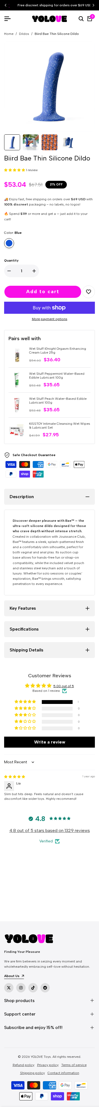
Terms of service (74, 1065)
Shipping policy (32, 1073)
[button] (15, 170)
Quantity (11, 260)
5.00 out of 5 (63, 686)
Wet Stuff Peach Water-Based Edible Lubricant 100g (58, 400)
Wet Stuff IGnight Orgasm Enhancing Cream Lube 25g (57, 350)
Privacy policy (48, 1065)
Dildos (24, 34)
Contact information (63, 1073)
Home (8, 34)
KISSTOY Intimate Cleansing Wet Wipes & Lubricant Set (59, 425)
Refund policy (23, 1065)
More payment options (49, 319)
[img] (14, 777)
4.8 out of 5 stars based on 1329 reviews (49, 830)
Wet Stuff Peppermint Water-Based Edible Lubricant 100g (56, 375)
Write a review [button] (49, 742)
